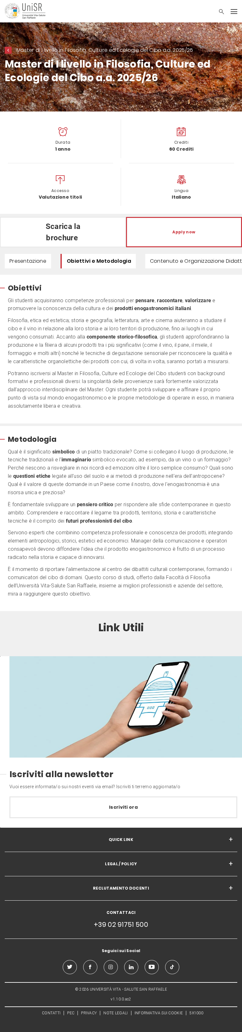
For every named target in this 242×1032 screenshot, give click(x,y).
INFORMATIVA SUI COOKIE (159, 1013)
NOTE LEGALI (115, 1013)
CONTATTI (51, 1013)
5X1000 (196, 1013)
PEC (70, 1013)
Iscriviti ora (123, 807)
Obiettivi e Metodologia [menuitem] (99, 261)
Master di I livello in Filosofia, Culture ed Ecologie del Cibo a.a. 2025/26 (104, 50)
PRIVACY (89, 1013)
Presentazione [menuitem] (27, 261)
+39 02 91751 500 (121, 924)
